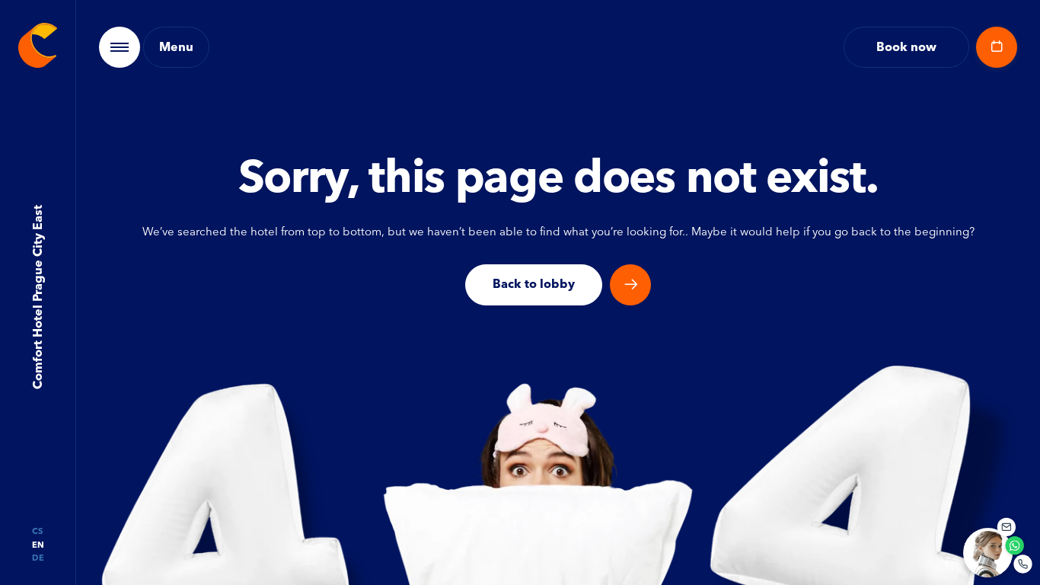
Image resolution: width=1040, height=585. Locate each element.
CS (37, 531)
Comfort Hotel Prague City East (37, 298)
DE (38, 558)
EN (38, 545)
